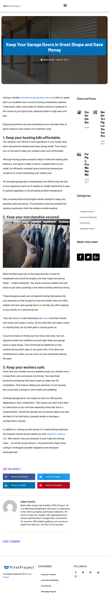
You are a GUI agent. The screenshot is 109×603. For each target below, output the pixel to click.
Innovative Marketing (88, 217)
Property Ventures (87, 212)
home (45, 318)
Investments (85, 223)
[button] (65, 5)
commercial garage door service (36, 97)
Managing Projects (87, 229)
